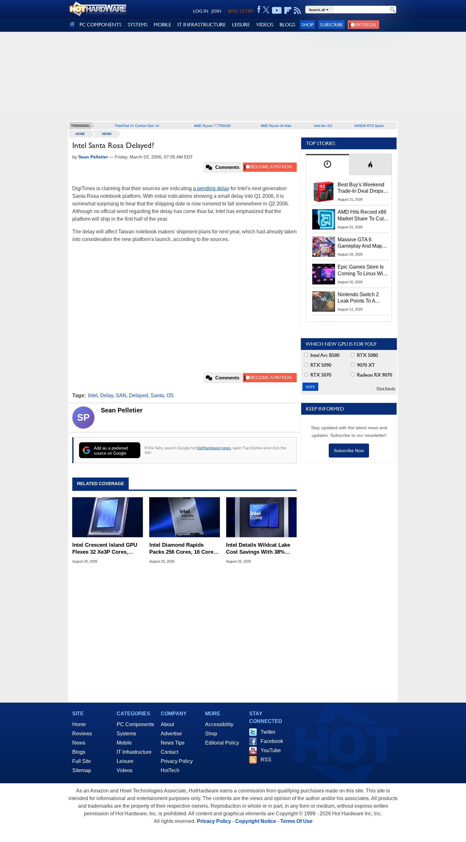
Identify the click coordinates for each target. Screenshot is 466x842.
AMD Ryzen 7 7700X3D (212, 125)
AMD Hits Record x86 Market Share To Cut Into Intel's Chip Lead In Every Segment (362, 215)
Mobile (124, 742)
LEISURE (241, 25)
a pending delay (211, 188)
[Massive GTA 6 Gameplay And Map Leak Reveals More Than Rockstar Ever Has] (323, 247)
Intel (93, 395)
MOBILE (162, 25)
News (107, 134)
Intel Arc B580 (324, 355)
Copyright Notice (255, 821)
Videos (125, 770)
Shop (307, 24)
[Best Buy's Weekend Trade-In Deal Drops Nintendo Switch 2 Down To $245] (323, 192)
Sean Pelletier (122, 410)
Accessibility (219, 724)
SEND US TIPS (240, 11)
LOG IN (200, 11)
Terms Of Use (296, 821)
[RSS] (297, 10)
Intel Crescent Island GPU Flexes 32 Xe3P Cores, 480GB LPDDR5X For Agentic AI (104, 549)
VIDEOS (264, 25)
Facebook (272, 741)
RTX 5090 (320, 365)
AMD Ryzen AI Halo (276, 125)
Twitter (268, 732)
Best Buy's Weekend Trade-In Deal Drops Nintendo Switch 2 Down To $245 (361, 188)
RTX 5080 (367, 355)
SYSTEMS (137, 25)
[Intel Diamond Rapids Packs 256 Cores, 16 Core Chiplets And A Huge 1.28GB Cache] (184, 517)
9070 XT (365, 365)
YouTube (271, 750)
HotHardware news (214, 447)
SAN (121, 395)
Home (79, 724)
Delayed (138, 395)
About (167, 724)
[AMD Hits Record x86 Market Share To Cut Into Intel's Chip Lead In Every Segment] (323, 219)
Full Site (81, 761)
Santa (157, 395)
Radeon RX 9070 (374, 375)
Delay (106, 395)
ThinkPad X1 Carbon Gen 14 (136, 125)
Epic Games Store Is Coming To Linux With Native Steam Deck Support (362, 270)
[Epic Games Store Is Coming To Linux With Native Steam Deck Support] (323, 274)
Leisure (125, 761)
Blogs (78, 752)
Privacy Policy (177, 761)
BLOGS (287, 25)
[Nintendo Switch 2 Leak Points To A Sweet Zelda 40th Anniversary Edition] (323, 301)
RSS (266, 759)
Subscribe (331, 24)
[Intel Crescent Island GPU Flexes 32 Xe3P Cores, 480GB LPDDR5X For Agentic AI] (107, 517)
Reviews (82, 733)
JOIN (216, 11)
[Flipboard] (287, 10)
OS (170, 395)
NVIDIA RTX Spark (369, 125)
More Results (386, 388)
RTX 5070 (320, 375)
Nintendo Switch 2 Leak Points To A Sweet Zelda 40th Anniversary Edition (360, 298)
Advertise (171, 733)
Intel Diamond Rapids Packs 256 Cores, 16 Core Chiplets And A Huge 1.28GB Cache (181, 549)
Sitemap (81, 770)
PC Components (135, 724)
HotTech (170, 770)
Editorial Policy (222, 742)
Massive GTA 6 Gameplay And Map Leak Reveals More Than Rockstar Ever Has (360, 243)
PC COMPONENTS (100, 25)
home (80, 134)
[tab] (327, 164)
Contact (169, 752)
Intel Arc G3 (323, 125)
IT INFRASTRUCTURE (202, 25)
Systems (126, 733)
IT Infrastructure (134, 752)
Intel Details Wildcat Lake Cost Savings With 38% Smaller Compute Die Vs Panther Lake (258, 549)
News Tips (172, 742)
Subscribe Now (349, 450)
